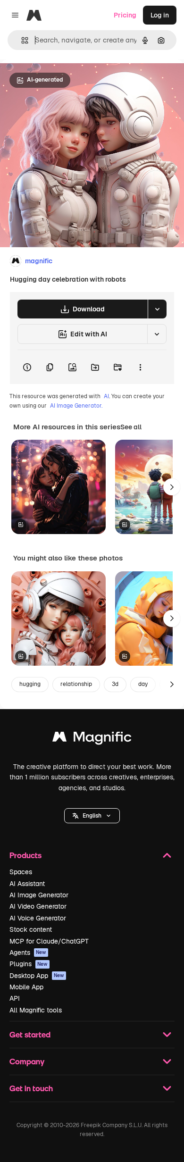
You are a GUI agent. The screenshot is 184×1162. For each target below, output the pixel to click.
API (14, 998)
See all (131, 427)
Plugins (28, 964)
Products (25, 855)
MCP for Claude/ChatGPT (49, 941)
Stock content (30, 929)
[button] (92, 815)
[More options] (140, 367)
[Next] (171, 487)
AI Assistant (27, 883)
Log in (160, 15)
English (92, 815)
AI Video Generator (38, 906)
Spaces (20, 872)
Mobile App (26, 987)
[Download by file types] (157, 309)
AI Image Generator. (76, 406)
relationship (76, 684)
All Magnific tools (35, 1010)
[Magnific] (92, 739)
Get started (29, 1034)
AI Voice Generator (37, 918)
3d (115, 684)
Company (26, 1061)
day (143, 684)
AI (106, 396)
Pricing (125, 15)
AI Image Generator (38, 895)
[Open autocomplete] (21, 40)
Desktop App (36, 975)
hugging (30, 684)
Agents (27, 952)
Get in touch (31, 1088)
